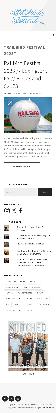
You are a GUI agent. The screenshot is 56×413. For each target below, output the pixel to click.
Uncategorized (26, 310)
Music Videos (42, 299)
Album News (11, 281)
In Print (40, 293)
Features (9, 293)
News (8, 305)
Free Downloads (25, 293)
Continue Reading (22, 166)
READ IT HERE (28, 373)
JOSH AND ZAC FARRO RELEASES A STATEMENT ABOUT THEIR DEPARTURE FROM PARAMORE (32, 262)
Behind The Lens (12, 287)
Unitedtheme (48, 407)
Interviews (10, 299)
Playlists (18, 305)
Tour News (10, 310)
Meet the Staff (25, 299)
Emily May (38, 93)
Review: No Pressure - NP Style (30, 243)
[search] (52, 35)
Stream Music (43, 305)
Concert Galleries (32, 287)
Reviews (30, 305)
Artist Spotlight (27, 281)
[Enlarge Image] (10, 103)
